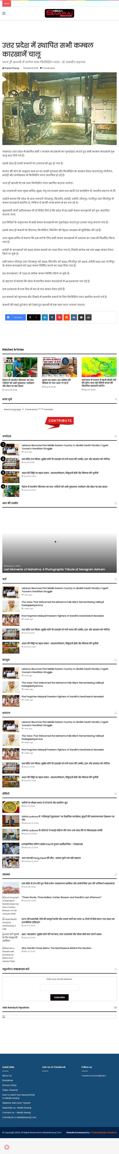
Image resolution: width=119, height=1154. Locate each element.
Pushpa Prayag (12, 68)
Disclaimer (7, 1080)
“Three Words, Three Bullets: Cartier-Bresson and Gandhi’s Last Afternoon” (61, 897)
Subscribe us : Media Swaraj (16, 1107)
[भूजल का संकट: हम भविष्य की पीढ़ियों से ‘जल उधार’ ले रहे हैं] (59, 367)
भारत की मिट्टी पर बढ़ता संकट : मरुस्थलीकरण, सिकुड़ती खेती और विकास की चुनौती (60, 473)
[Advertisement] (59, 30)
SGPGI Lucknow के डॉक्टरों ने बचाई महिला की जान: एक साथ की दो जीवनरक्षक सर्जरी (62, 830)
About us (7, 1075)
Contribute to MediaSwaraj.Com (19, 1117)
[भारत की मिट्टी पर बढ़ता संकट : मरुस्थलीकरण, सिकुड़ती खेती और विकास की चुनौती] (10, 477)
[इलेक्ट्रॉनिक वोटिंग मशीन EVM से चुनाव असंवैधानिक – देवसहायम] (10, 848)
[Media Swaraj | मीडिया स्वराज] (59, 13)
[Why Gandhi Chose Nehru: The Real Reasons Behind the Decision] (10, 955)
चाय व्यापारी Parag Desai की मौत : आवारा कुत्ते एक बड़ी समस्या (51, 858)
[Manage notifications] (6, 1147)
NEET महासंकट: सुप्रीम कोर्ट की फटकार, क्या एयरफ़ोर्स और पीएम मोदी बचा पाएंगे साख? (62, 934)
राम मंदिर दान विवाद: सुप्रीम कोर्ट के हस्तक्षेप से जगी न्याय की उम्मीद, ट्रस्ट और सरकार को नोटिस (66, 459)
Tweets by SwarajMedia (94, 1075)
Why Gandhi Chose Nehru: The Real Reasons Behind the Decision (56, 948)
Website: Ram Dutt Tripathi (16, 1103)
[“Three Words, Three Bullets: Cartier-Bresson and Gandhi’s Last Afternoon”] (10, 905)
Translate (48, 409)
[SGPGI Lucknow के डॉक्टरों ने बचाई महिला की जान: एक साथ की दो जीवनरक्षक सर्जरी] (10, 835)
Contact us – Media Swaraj (16, 1112)
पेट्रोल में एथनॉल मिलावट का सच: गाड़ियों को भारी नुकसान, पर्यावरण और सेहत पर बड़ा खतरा (18, 383)
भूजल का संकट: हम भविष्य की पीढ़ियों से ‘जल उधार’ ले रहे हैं (56, 382)
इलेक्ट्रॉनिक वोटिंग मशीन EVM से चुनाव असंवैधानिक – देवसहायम (52, 844)
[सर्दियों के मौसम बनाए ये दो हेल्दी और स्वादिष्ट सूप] (10, 807)
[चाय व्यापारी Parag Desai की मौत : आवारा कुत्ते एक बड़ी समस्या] (10, 862)
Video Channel (10, 1090)
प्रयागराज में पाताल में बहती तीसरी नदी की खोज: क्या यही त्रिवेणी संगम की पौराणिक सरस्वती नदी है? (99, 382)
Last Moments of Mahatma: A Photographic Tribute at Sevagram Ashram (54, 569)
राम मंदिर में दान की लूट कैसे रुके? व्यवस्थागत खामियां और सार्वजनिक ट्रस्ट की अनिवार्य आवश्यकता (68, 883)
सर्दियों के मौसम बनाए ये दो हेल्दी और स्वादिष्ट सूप (45, 802)
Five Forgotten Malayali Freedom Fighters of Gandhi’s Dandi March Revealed (63, 615)
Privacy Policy (9, 1085)
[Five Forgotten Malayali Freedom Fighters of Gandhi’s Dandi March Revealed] (10, 620)
